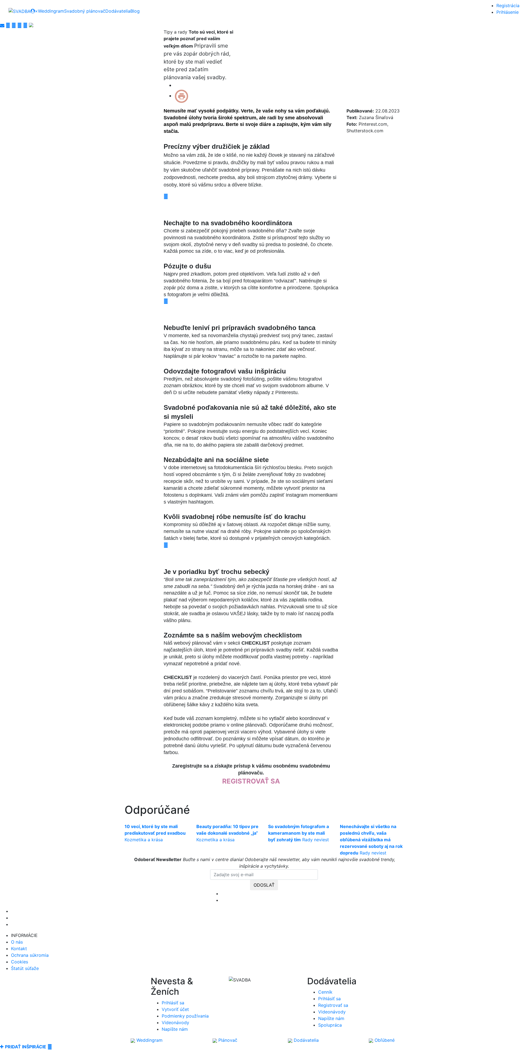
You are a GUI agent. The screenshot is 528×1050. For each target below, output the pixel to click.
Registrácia (507, 5)
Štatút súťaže (25, 968)
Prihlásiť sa (173, 1002)
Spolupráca (330, 1025)
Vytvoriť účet (175, 1009)
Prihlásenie (507, 12)
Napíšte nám (175, 1029)
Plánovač (227, 1040)
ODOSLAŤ (264, 885)
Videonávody (175, 1022)
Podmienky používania (185, 1016)
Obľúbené (384, 1040)
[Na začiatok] (50, 1046)
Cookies (19, 961)
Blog (135, 11)
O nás (17, 942)
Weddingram (51, 11)
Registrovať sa (333, 1005)
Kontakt (19, 948)
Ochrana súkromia (30, 955)
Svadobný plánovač (84, 11)
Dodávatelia (117, 11)
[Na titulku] (20, 11)
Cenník (325, 992)
